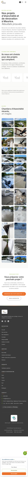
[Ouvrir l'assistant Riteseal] (25, 453)
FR (20, 2)
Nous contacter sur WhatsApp (11, 407)
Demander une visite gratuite (13, 293)
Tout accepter (14, 473)
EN (22, 2)
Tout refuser (14, 467)
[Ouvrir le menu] (25, 2)
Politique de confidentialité (19, 430)
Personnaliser (14, 470)
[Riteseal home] (3, 2)
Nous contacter (14, 298)
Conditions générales (8, 430)
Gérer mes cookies (18, 432)
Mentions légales (9, 432)
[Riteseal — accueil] (4, 312)
